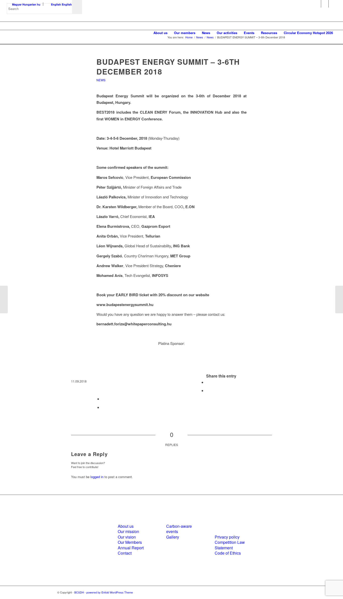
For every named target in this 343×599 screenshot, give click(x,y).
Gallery (172, 537)
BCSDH (79, 592)
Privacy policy (227, 537)
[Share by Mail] (103, 407)
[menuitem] (160, 33)
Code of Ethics (228, 553)
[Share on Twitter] (207, 390)
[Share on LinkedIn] (103, 398)
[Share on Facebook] (207, 382)
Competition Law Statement (230, 544)
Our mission (128, 531)
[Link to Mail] (332, 4)
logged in (96, 476)
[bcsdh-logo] (44, 33)
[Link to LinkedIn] (324, 4)
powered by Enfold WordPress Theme (109, 592)
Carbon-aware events (179, 528)
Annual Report (131, 548)
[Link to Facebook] (317, 4)
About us (126, 526)
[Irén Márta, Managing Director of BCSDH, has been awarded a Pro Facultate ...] (4, 299)
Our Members (130, 542)
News (100, 80)
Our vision (127, 537)
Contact (125, 553)
